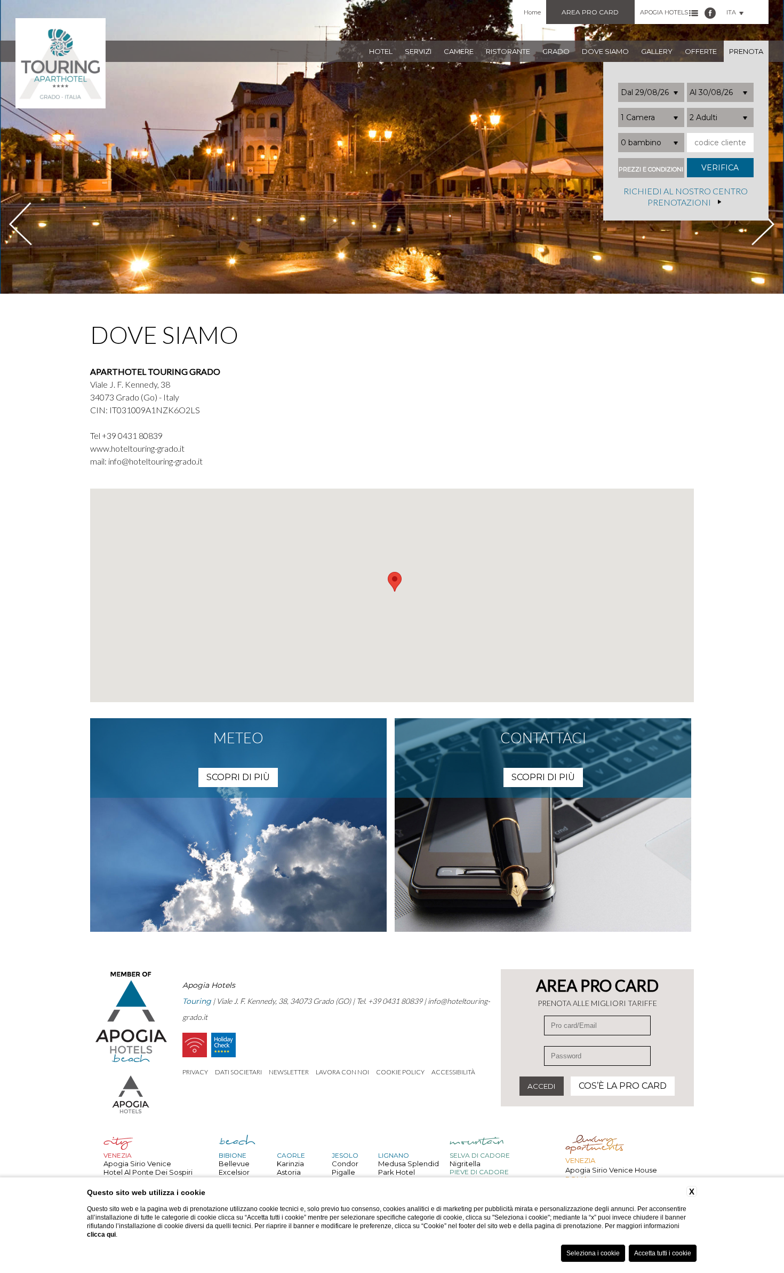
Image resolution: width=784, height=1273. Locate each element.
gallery (657, 51)
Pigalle (343, 1172)
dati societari (238, 1072)
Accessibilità (453, 1072)
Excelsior (234, 1172)
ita (731, 12)
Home (532, 12)
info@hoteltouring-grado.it (155, 461)
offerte (701, 51)
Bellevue (234, 1163)
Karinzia (290, 1163)
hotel (381, 51)
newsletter (289, 1072)
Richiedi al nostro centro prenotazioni (685, 197)
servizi (418, 51)
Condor (345, 1163)
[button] (395, 582)
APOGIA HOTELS (664, 12)
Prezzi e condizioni (651, 169)
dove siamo (605, 51)
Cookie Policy (400, 1072)
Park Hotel (396, 1172)
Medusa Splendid (408, 1163)
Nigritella (465, 1163)
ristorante (508, 51)
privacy (195, 1072)
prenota (746, 51)
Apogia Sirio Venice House (611, 1170)
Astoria (289, 1172)
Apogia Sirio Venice (137, 1163)
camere (459, 51)
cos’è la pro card (623, 1086)
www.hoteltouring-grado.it (137, 448)
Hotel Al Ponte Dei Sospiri (148, 1172)
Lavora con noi (342, 1072)
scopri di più (238, 777)
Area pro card (590, 12)
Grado (556, 51)
